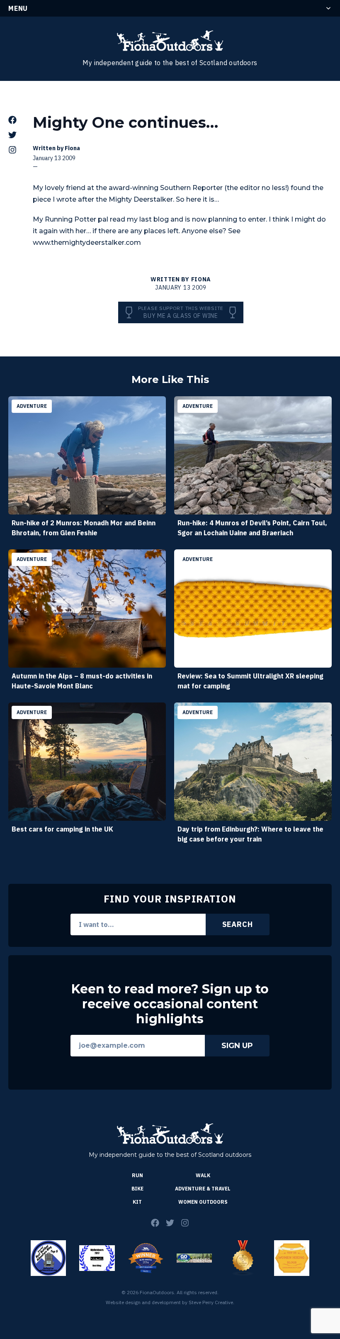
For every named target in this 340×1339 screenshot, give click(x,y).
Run (137, 1175)
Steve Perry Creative (211, 1302)
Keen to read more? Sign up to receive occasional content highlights (170, 1004)
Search (237, 924)
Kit (137, 1202)
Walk (203, 1175)
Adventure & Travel (203, 1188)
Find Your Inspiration (170, 898)
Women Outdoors (203, 1202)
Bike (137, 1188)
